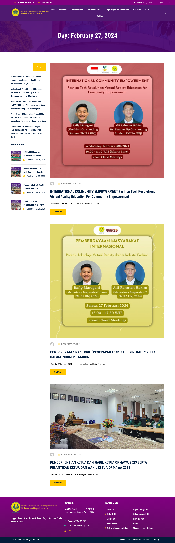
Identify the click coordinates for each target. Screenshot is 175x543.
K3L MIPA (137, 10)
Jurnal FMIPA (112, 523)
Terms (122, 539)
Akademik (63, 10)
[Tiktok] (75, 531)
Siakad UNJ (111, 514)
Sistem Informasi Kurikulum (117, 528)
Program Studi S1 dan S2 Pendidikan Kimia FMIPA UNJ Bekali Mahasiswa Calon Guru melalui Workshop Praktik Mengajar (28, 105)
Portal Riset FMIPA (94, 10)
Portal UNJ (111, 509)
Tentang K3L (157, 539)
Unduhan (100, 16)
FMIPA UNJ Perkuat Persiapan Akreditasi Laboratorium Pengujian (33, 154)
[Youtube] (65, 531)
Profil (53, 10)
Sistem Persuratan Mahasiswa (139, 539)
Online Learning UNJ (141, 514)
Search (40, 67)
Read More (58, 212)
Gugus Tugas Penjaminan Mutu (117, 10)
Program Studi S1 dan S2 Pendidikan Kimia (33, 187)
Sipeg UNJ (111, 519)
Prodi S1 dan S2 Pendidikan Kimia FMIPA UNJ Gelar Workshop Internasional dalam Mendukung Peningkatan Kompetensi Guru (28, 117)
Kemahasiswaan (77, 10)
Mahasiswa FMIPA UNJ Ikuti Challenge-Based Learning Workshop (32, 171)
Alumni (136, 523)
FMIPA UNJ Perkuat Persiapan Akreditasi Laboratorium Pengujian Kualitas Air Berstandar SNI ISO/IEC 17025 (27, 80)
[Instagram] (70, 531)
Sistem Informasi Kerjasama (144, 528)
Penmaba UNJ (138, 519)
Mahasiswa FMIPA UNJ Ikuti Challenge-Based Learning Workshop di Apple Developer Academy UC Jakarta (27, 92)
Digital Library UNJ (140, 509)
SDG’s (147, 10)
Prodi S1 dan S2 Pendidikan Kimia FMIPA (33, 203)
